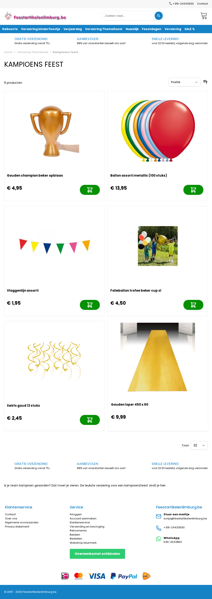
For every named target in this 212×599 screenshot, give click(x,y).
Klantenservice (80, 522)
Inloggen (76, 514)
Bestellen (76, 539)
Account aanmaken (83, 518)
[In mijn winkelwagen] (90, 190)
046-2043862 (173, 542)
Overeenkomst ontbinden (97, 553)
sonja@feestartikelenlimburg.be (185, 518)
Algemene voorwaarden (22, 522)
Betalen (75, 535)
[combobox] (132, 16)
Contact (202, 4)
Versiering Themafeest (32, 52)
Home (8, 52)
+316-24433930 (174, 527)
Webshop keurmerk (83, 543)
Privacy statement (17, 527)
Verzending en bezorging (87, 527)
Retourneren (78, 530)
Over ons (11, 518)
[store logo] (36, 16)
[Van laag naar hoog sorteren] (205, 82)
